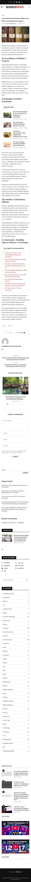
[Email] (19, 2)
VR (16, 747)
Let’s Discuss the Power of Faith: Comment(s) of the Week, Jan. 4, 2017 (21, 773)
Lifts (16, 670)
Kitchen (16, 662)
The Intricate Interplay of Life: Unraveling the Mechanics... (15, 398)
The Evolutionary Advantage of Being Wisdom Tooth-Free (19, 124)
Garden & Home (16, 639)
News (16, 693)
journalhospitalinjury (11, 23)
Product (16, 697)
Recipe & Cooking (16, 701)
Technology (16, 728)
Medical (16, 686)
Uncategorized (16, 739)
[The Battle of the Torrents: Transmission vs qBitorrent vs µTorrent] (7, 784)
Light (16, 674)
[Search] (29, 7)
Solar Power (16, 720)
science (10, 325)
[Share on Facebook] (19, 332)
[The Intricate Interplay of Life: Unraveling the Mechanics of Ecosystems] (7, 115)
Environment (16, 620)
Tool (16, 735)
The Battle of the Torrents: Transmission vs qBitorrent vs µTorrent (21, 783)
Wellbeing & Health (16, 751)
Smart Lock (16, 716)
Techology (16, 732)
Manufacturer (16, 682)
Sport (16, 724)
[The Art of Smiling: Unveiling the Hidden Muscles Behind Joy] (7, 144)
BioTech (16, 601)
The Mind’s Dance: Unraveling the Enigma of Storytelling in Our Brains (21, 808)
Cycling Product (16, 609)
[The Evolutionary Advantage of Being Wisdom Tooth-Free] (7, 125)
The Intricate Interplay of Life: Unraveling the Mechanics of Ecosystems (20, 114)
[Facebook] (9, 2)
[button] (4, 391)
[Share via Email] (24, 332)
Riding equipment (16, 705)
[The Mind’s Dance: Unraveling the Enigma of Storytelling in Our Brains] (7, 809)
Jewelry (16, 659)
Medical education (16, 689)
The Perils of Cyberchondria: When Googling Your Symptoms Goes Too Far (20, 134)
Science (16, 708)
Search (4, 470)
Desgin (16, 613)
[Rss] (21, 2)
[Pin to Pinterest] (22, 332)
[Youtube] (16, 2)
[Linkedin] (14, 2)
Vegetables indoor (16, 743)
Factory (16, 624)
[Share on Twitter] (21, 332)
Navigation (21, 522)
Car (16, 605)
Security (16, 712)
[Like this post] (17, 332)
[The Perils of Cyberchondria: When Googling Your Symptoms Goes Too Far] (7, 135)
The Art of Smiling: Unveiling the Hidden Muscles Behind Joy (19, 143)
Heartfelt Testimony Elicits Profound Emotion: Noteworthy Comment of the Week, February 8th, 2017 (21, 796)
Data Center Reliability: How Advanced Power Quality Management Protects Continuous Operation (14, 509)
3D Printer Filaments (16, 593)
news (4, 325)
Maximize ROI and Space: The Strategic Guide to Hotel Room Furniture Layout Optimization (21, 538)
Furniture (16, 636)
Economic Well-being (16, 616)
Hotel (16, 647)
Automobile (16, 597)
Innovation (16, 655)
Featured (16, 628)
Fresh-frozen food (16, 632)
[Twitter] (11, 2)
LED (16, 666)
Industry (16, 651)
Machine (16, 678)
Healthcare (16, 643)
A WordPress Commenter (9, 522)
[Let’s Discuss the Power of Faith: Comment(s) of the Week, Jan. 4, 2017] (7, 774)
